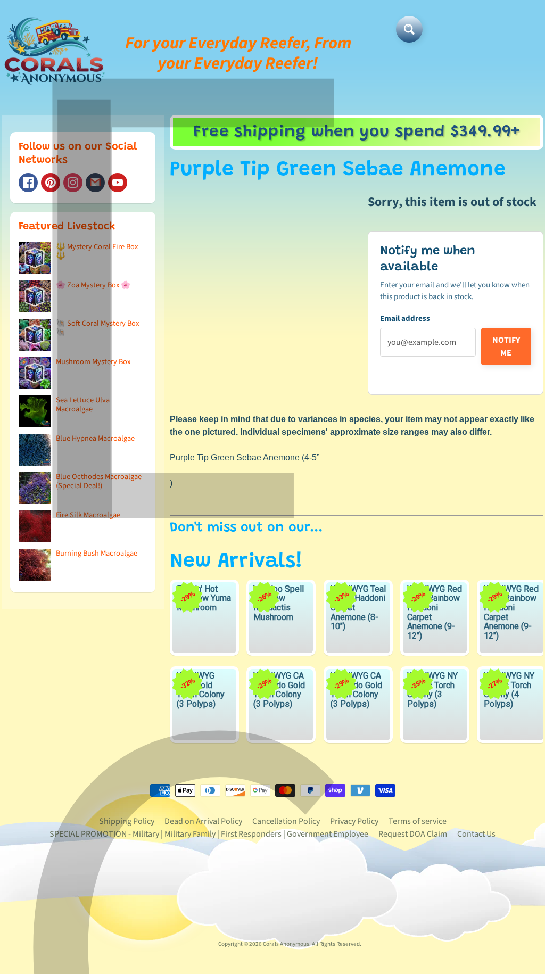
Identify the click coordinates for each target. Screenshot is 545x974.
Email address (405, 318)
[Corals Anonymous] (55, 53)
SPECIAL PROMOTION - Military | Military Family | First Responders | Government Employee (208, 834)
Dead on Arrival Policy (203, 821)
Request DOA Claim (412, 834)
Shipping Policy (126, 821)
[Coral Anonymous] (95, 182)
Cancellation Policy (286, 821)
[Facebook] (28, 182)
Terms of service (418, 821)
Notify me (506, 346)
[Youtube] (117, 182)
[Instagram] (72, 182)
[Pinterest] (50, 182)
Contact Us (476, 834)
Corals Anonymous (286, 944)
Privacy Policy (354, 821)
